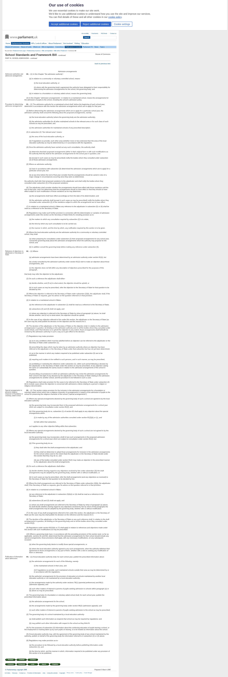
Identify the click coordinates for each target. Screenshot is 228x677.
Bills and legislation (47, 50)
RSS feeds (104, 33)
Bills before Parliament (60, 50)
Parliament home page (19, 50)
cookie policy (115, 17)
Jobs (44, 673)
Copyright (62, 673)
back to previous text (102, 64)
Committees (59, 47)
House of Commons (12, 47)
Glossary (14, 673)
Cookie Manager (88, 672)
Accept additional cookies (64, 24)
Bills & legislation (48, 47)
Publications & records (73, 47)
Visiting (77, 43)
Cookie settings (122, 24)
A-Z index (7, 673)
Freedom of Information (34, 673)
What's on (36, 47)
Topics (102, 47)
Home (8, 43)
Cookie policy (79, 672)
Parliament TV (88, 47)
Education (85, 43)
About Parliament (54, 43)
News (96, 47)
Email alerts (95, 33)
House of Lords (26, 47)
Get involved (68, 43)
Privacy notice (70, 672)
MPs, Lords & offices (39, 43)
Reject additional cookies (96, 24)
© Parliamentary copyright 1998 (16, 670)
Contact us (113, 33)
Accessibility (85, 33)
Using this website (52, 673)
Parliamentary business (20, 43)
